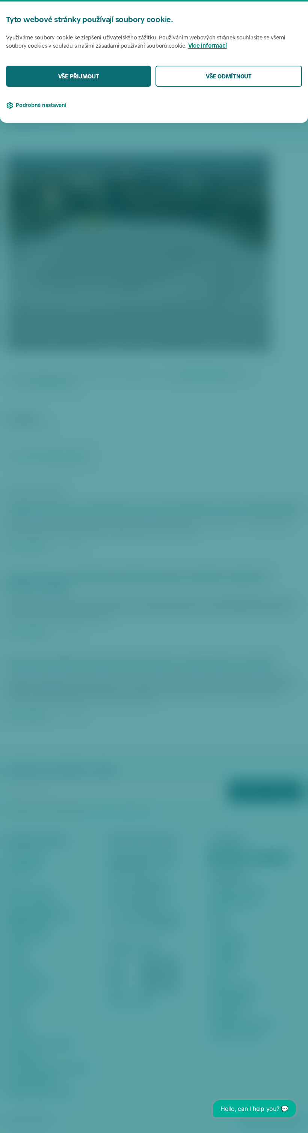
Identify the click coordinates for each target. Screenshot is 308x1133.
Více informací (207, 46)
